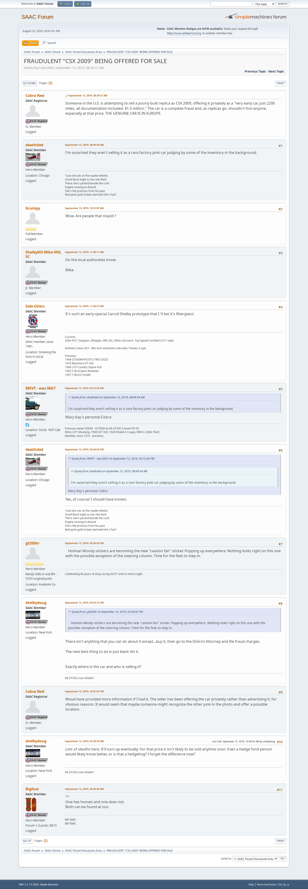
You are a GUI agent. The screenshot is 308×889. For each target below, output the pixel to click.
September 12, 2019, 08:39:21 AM (88, 95)
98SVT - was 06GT (40, 388)
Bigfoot (32, 788)
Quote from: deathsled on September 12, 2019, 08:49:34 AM (108, 397)
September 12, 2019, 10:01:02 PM (84, 691)
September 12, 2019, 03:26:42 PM (84, 543)
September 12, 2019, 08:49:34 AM (84, 144)
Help (251, 884)
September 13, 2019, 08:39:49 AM (84, 789)
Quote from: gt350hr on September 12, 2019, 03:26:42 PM (107, 612)
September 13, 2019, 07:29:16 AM (84, 741)
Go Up (27, 841)
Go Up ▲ (284, 884)
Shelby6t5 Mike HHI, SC (43, 254)
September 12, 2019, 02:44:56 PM (84, 449)
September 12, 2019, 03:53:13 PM (84, 602)
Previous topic (255, 71)
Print (280, 83)
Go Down (29, 83)
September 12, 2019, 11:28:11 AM (84, 252)
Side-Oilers (35, 306)
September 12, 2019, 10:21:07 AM (84, 208)
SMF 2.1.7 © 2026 (29, 884)
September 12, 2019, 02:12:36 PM (84, 388)
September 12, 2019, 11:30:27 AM (84, 306)
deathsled (34, 144)
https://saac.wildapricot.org (184, 33)
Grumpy (32, 208)
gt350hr (32, 543)
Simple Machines (49, 884)
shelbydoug (35, 602)
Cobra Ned (34, 95)
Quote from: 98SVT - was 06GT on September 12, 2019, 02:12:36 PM (112, 458)
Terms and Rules (266, 884)
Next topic (276, 71)
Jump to (226, 858)
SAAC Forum (37, 17)
